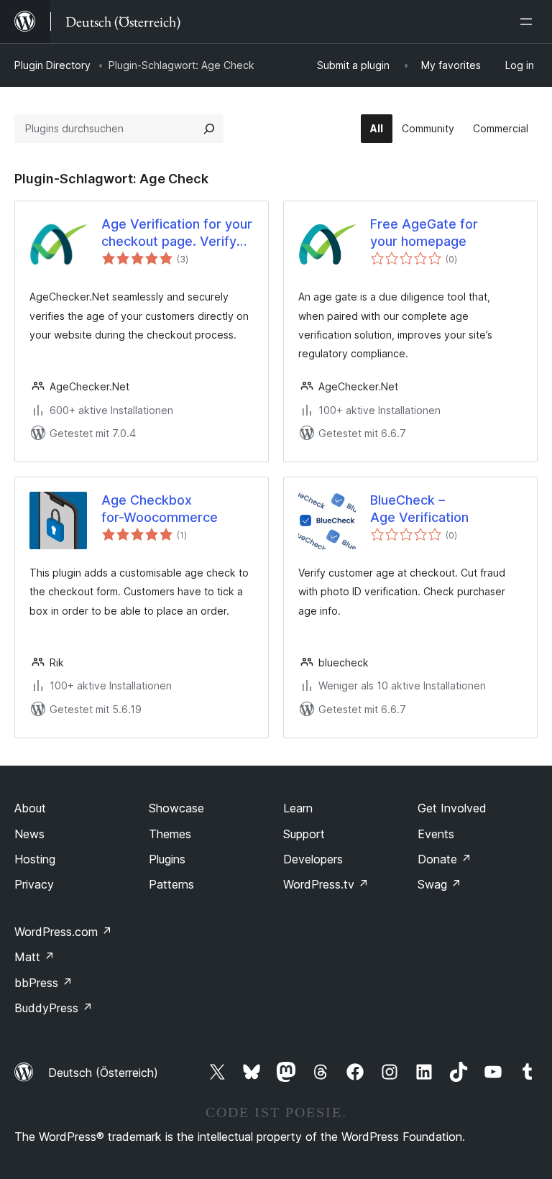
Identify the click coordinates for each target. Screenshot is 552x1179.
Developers (313, 859)
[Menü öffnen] (529, 21)
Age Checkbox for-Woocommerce (159, 508)
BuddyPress (53, 1008)
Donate (445, 859)
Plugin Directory (52, 65)
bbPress (43, 983)
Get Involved (452, 808)
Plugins (167, 859)
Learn (298, 808)
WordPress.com (63, 932)
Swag (439, 884)
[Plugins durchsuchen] (209, 128)
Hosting (34, 859)
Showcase (176, 808)
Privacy (34, 884)
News (29, 834)
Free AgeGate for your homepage (424, 232)
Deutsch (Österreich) (103, 1072)
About (30, 808)
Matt (34, 957)
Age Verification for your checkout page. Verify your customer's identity (176, 232)
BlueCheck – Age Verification (419, 508)
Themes (170, 834)
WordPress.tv (326, 884)
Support (304, 834)
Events (436, 834)
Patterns (171, 884)
